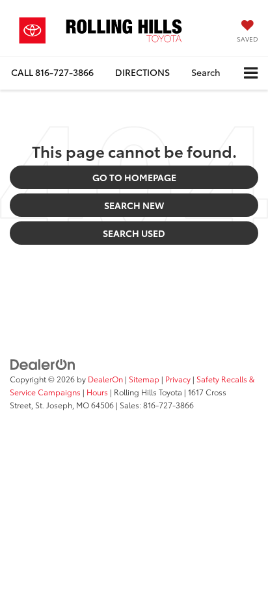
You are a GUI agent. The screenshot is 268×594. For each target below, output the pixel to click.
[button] (52, 72)
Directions (142, 72)
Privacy (178, 378)
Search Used (134, 233)
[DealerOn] (43, 362)
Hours (97, 391)
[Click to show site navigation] (251, 73)
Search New (134, 205)
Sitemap (144, 378)
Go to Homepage (134, 177)
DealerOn (105, 378)
